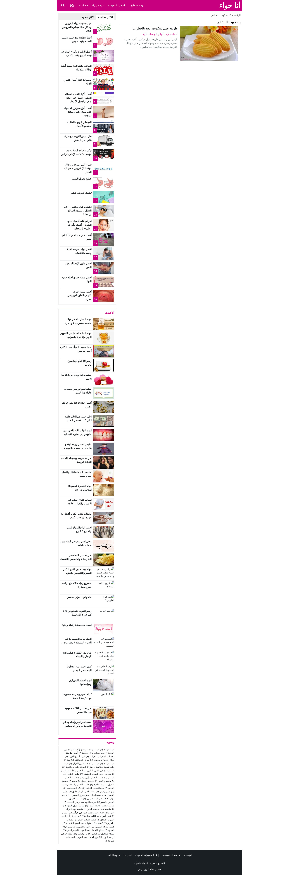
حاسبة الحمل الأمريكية (91, 777)
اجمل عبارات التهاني (167, 34)
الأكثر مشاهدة (105, 17)
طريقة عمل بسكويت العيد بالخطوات (155, 28)
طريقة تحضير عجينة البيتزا (99, 805)
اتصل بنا (128, 855)
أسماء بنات (107, 749)
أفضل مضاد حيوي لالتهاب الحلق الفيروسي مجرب (79, 295)
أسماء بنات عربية (89, 749)
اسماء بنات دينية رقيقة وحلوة (77, 625)
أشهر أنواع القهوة (75, 756)
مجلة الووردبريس (146, 869)
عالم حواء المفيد (119, 5)
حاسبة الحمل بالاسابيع (81, 781)
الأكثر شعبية (88, 17)
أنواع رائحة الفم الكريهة (77, 760)
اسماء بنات (107, 763)
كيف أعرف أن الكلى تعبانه (96, 816)
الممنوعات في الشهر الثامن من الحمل (93, 770)
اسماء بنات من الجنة (74, 767)
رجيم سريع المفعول (78, 795)
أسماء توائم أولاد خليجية (92, 753)
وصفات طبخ (137, 5)
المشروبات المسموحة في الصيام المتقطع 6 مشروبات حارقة (77, 643)
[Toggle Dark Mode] (72, 5)
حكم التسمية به (72, 788)
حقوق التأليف (113, 855)
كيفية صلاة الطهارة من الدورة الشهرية (83, 823)
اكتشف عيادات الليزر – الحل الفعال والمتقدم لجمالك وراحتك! (77, 211)
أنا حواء (230, 5)
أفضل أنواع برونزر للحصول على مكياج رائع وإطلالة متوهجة (78, 112)
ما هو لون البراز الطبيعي (79, 597)
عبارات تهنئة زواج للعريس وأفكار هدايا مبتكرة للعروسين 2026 (77, 27)
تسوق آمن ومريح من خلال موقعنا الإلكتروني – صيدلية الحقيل (78, 168)
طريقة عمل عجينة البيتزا (97, 809)
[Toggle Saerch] (62, 5)
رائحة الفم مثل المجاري (82, 791)
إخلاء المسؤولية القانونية (147, 855)
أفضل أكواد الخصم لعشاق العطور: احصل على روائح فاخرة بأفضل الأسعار (78, 98)
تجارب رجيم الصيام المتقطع (95, 774)
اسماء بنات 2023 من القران (84, 763)
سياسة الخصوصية (171, 855)
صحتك (85, 5)
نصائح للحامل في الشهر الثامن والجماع (93, 833)
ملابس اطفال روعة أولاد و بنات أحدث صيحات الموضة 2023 (78, 448)
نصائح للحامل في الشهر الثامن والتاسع (83, 830)
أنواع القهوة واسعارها (102, 760)
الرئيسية (188, 855)
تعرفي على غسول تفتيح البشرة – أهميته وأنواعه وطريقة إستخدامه (79, 225)
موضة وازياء (98, 5)
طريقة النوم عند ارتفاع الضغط (80, 802)
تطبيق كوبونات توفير (81, 193)
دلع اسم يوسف (105, 791)
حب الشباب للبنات (93, 788)
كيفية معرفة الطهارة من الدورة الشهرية (93, 826)
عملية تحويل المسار (81, 178)
